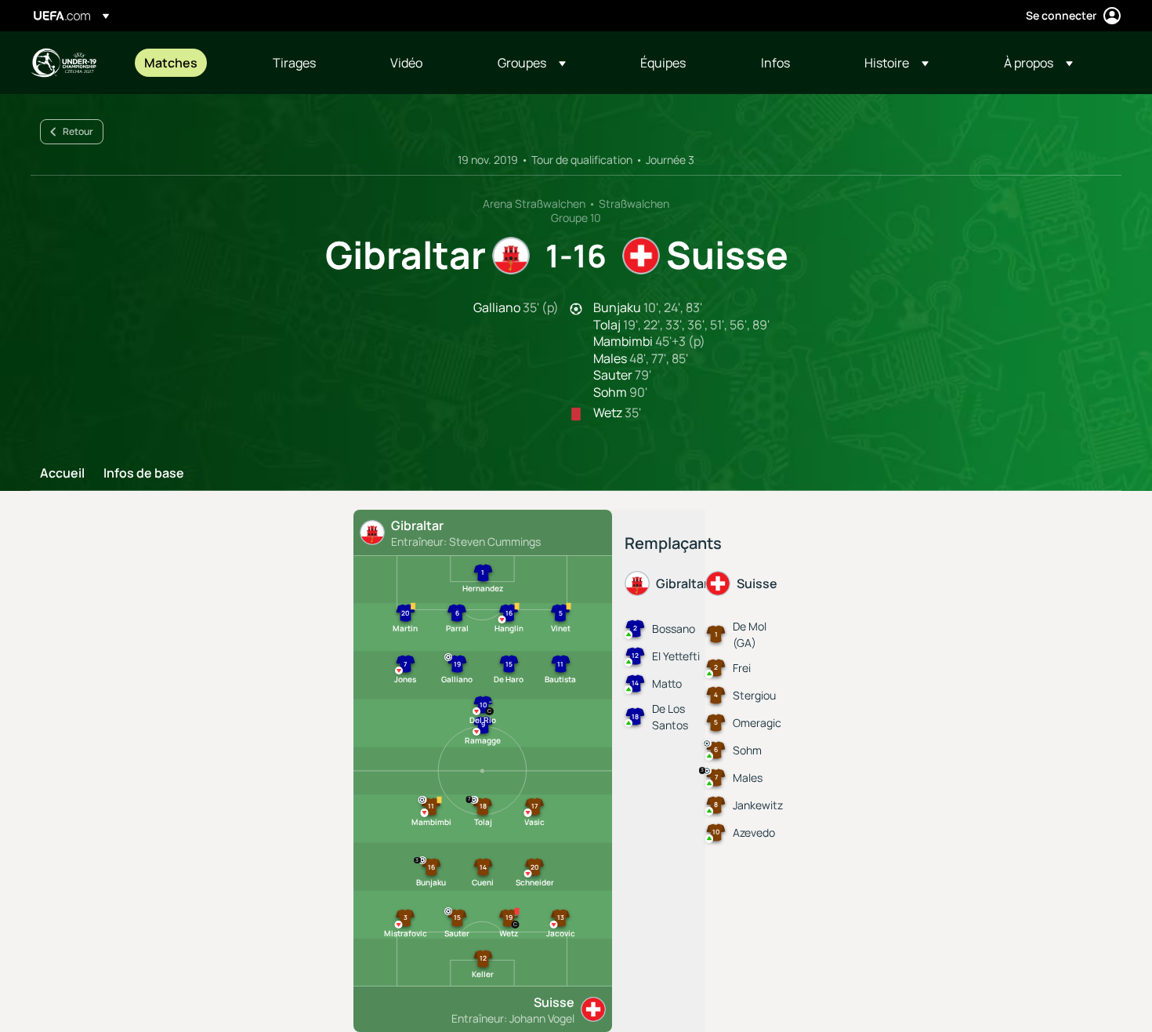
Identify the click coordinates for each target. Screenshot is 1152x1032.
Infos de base (143, 474)
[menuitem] (189, 63)
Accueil (62, 474)
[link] (171, 63)
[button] (531, 63)
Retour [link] (78, 131)
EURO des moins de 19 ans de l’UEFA (63, 63)
